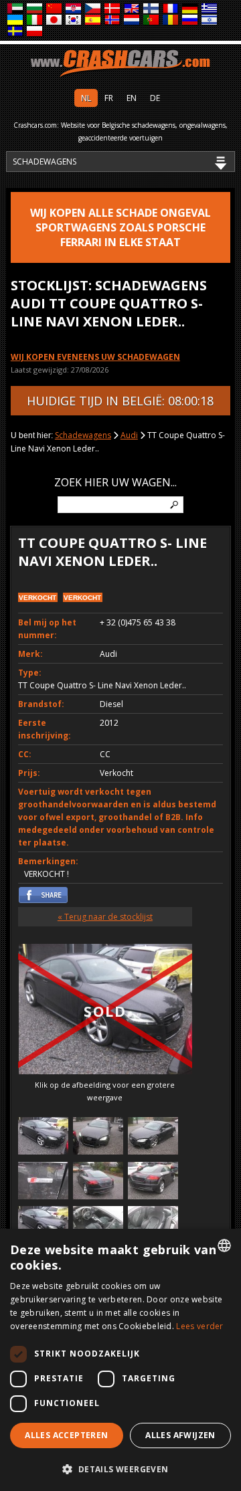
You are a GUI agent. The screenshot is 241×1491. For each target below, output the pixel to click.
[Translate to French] (171, 9)
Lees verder (199, 1326)
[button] (120, 1469)
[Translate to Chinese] (54, 9)
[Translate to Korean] (74, 20)
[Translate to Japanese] (54, 20)
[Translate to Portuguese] (151, 20)
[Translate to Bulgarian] (35, 9)
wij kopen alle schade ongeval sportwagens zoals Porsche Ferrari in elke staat (120, 227)
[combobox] (224, 1245)
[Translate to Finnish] (151, 9)
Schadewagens (83, 435)
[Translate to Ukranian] (15, 20)
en (132, 98)
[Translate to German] (190, 9)
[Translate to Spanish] (93, 20)
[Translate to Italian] (35, 20)
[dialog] (120, 1360)
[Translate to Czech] (93, 9)
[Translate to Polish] (35, 31)
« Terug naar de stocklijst (105, 916)
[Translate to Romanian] (171, 20)
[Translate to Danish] (112, 9)
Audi (129, 435)
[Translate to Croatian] (74, 9)
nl (86, 98)
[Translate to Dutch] (132, 20)
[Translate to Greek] (210, 9)
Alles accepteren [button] (66, 1435)
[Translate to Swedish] (15, 31)
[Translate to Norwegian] (112, 20)
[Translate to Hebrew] (210, 20)
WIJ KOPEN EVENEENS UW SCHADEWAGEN (95, 357)
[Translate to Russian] (190, 20)
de (155, 98)
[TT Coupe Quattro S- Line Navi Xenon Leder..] (43, 1137)
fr (108, 98)
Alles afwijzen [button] (180, 1435)
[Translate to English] (132, 9)
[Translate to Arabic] (15, 9)
